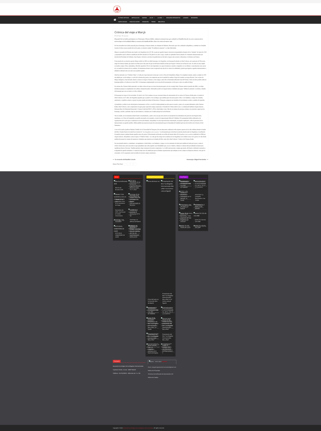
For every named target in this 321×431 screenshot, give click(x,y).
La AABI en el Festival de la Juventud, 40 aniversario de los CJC (135, 212)
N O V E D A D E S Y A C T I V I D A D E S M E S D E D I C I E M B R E (167, 311)
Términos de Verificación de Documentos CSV (160, 374)
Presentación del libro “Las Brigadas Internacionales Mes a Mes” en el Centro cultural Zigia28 (167, 298)
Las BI (151, 17)
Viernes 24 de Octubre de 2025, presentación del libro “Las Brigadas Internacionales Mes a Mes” (167, 324)
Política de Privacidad (154, 370)
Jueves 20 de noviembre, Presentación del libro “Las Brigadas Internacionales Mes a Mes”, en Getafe (153, 323)
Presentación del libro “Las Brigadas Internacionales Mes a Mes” (153, 337)
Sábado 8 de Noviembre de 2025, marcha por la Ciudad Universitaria (120, 212)
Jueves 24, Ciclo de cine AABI (200, 220)
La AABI (159, 17)
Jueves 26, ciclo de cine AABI (200, 226)
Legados (185, 17)
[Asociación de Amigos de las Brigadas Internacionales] (115, 20)
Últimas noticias (123, 17)
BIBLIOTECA (161, 22)
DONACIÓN (145, 22)
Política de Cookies (153, 377)
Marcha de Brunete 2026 (119, 188)
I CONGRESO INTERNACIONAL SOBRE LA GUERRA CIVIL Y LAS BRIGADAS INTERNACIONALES (167, 347)
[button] (154, 18)
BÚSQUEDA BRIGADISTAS (173, 17)
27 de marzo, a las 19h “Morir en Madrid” (185, 206)
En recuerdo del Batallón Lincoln (125, 159)
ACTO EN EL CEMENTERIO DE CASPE (120, 235)
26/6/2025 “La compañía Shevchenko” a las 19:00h (200, 197)
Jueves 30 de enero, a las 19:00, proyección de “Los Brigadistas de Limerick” (185, 217)
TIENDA (153, 22)
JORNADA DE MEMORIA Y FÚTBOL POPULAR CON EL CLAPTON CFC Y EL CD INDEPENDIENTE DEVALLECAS (135, 231)
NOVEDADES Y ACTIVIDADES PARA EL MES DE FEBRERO (153, 311)
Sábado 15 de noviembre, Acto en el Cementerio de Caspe (120, 202)
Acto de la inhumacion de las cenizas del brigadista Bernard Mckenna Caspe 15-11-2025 (135, 184)
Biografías (194, 17)
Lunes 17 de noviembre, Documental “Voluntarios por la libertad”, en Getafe (185, 195)
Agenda (144, 17)
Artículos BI (135, 17)
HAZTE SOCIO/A (122, 22)
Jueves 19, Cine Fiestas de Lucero (185, 226)
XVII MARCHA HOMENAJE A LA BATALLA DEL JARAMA (200, 205)
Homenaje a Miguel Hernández (196, 159)
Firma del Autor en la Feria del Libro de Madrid (153, 301)
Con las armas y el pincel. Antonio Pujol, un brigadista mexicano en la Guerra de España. (153, 348)
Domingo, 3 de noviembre (119, 220)
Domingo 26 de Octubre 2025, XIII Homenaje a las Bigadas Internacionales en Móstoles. (135, 200)
